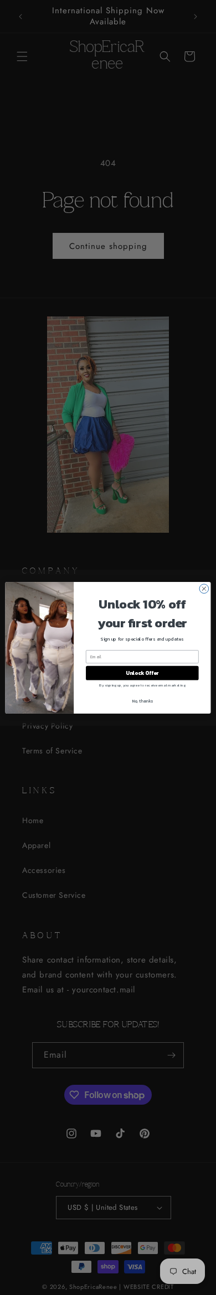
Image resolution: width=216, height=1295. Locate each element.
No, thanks (142, 701)
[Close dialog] (204, 588)
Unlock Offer (142, 673)
